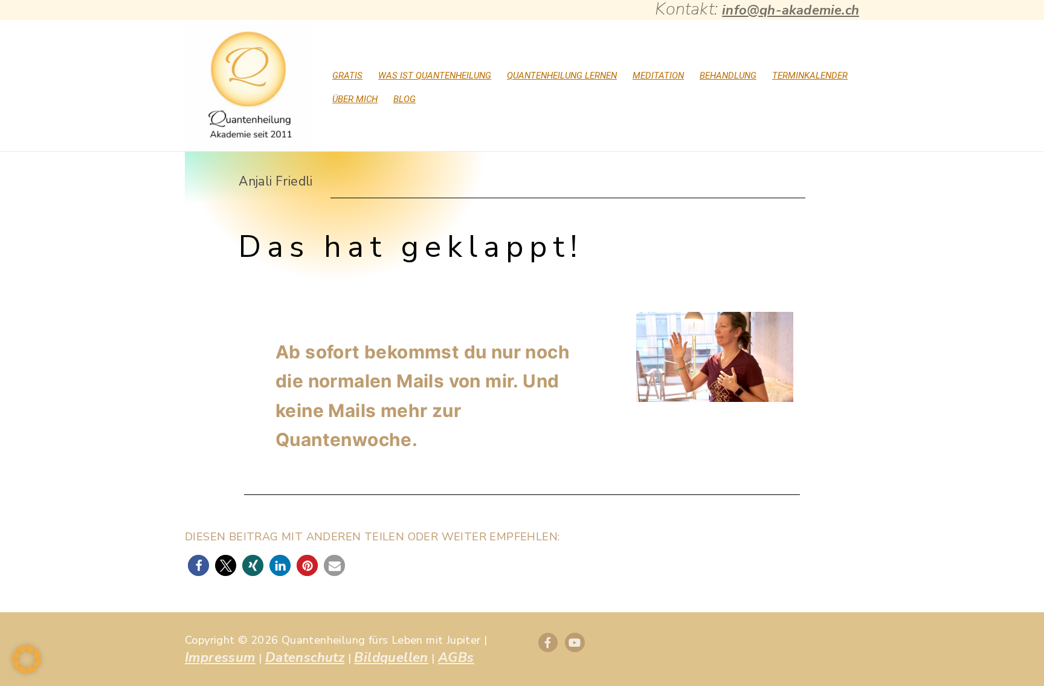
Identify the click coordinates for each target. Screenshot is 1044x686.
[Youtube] (574, 642)
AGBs (456, 658)
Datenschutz (304, 658)
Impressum (220, 658)
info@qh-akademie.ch (790, 10)
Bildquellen (391, 658)
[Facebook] (548, 642)
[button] (198, 565)
